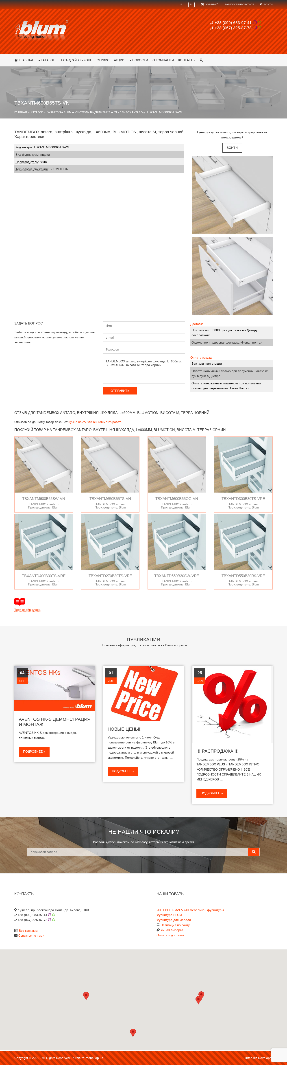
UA (180, 4)
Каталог (48, 60)
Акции (119, 60)
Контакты (186, 60)
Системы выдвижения (92, 112)
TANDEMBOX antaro (128, 112)
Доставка (197, 324)
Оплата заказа (201, 357)
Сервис (103, 60)
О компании (163, 60)
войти (232, 147)
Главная (25, 60)
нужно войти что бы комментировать (95, 422)
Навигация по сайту (175, 925)
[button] (198, 1000)
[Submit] (253, 852)
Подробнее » (34, 751)
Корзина (211, 4)
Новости (140, 60)
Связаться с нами (31, 935)
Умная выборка (172, 930)
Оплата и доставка (170, 935)
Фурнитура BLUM (59, 112)
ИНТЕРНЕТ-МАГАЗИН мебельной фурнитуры (190, 910)
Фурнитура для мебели (174, 920)
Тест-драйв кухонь (75, 60)
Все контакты (28, 930)
